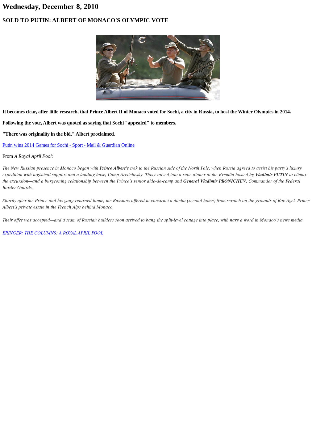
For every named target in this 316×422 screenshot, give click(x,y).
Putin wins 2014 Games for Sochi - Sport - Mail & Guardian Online (68, 145)
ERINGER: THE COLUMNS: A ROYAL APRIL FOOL (52, 233)
